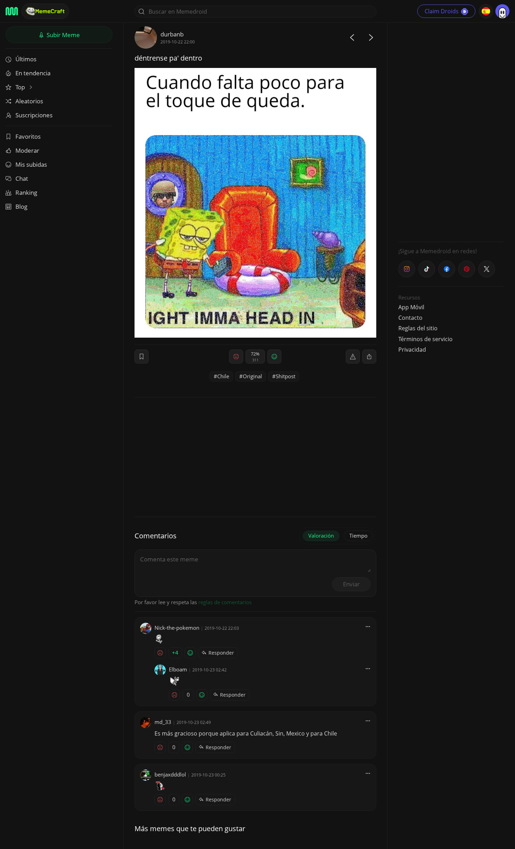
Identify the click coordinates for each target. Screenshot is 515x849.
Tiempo (358, 535)
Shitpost (285, 376)
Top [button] (20, 87)
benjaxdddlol (170, 774)
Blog (21, 206)
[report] (353, 357)
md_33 (163, 721)
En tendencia (32, 73)
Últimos (25, 59)
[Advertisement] (450, 131)
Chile (223, 376)
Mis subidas (31, 164)
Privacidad (412, 349)
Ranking (26, 192)
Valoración (321, 535)
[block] (369, 357)
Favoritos (28, 136)
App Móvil (411, 307)
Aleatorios (29, 101)
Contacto (410, 318)
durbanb (172, 34)
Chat (21, 178)
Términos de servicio (425, 339)
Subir (62, 35)
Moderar (27, 150)
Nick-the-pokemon (177, 627)
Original (252, 376)
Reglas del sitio (418, 328)
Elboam (177, 669)
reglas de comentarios (225, 602)
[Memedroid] (12, 11)
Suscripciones (34, 115)
